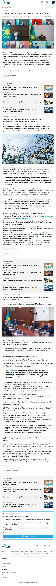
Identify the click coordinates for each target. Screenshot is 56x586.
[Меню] (53, 2)
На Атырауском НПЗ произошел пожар (16, 516)
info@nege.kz (5, 574)
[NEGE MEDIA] (5, 2)
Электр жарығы (14, 249)
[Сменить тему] (48, 2)
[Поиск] (42, 2)
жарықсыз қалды (33, 234)
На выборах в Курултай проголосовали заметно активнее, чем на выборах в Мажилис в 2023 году (27, 523)
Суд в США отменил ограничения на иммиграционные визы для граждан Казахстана (26, 528)
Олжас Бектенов (22, 70)
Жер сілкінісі (13, 70)
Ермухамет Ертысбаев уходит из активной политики (20, 533)
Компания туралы (6, 563)
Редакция (4, 560)
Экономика (12, 466)
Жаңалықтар (6, 10)
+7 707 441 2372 (5, 577)
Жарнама (4, 566)
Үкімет (30, 70)
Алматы (47, 7)
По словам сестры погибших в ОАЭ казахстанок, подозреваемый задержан (27, 519)
